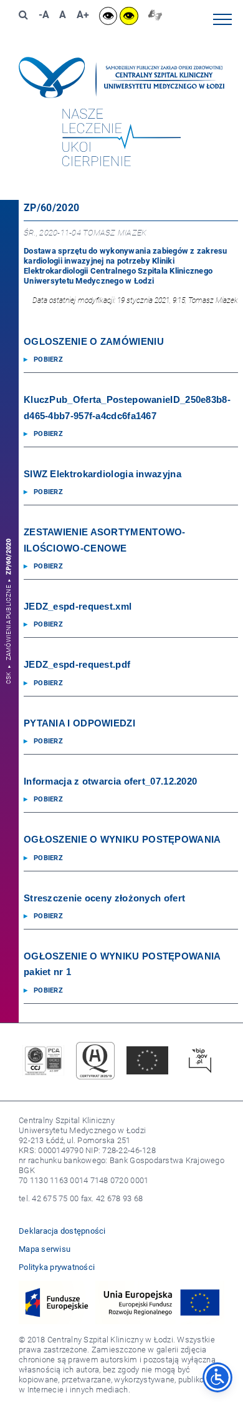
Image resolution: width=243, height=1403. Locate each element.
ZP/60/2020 (9, 556)
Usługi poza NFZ (205, 192)
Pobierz (48, 359)
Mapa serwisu (44, 1249)
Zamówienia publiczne (9, 622)
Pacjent (222, 169)
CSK (9, 678)
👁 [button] (108, 16)
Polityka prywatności (57, 1267)
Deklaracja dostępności (62, 1231)
